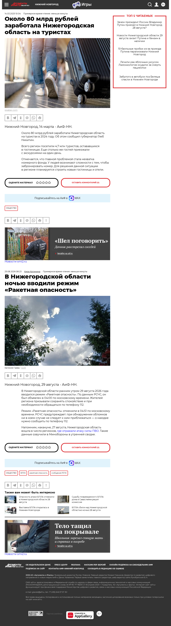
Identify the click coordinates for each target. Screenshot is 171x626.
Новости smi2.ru (16, 261)
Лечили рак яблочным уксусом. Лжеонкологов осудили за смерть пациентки (140, 65)
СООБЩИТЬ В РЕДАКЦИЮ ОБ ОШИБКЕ (106, 569)
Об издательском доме (38, 565)
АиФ (23, 368)
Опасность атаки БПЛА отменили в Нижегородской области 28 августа (36, 499)
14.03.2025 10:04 (13, 13)
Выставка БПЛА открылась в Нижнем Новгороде (34, 508)
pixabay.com (11, 110)
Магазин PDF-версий (95, 565)
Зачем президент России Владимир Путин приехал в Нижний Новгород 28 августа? (139, 25)
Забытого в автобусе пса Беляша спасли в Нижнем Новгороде (139, 78)
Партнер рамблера (54, 614)
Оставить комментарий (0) (85, 183)
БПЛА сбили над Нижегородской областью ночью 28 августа (89, 508)
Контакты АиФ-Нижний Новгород (66, 569)
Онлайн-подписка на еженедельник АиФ (131, 565)
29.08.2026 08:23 (13, 271)
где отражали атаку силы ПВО (78, 430)
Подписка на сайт (35, 569)
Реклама (75, 565)
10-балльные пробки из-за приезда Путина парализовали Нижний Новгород (139, 51)
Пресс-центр (60, 565)
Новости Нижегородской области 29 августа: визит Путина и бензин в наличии (140, 38)
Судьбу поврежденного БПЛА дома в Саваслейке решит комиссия (88, 499)
